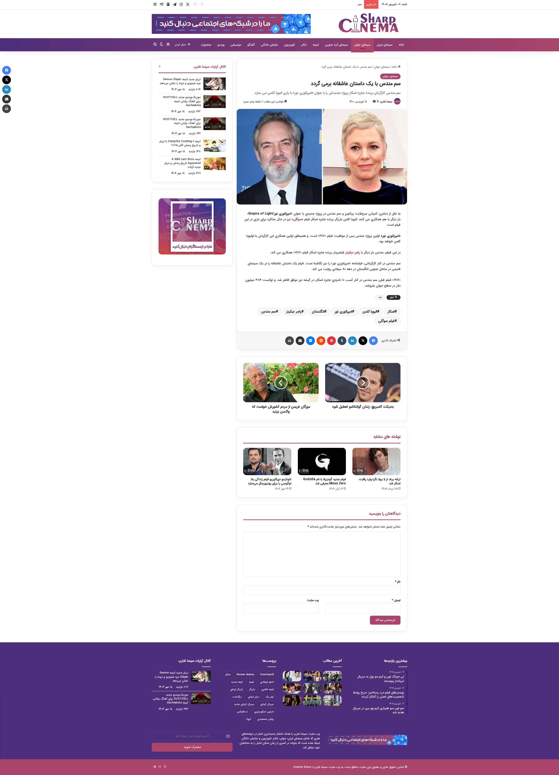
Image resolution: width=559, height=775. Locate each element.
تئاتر (304, 44)
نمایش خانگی (269, 44)
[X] (363, 340)
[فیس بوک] (373, 340)
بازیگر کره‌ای (236, 689)
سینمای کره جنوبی (336, 44)
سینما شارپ (386, 102)
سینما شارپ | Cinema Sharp (310, 767)
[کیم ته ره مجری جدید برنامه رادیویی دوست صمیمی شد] (292, 688)
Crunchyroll (267, 674)
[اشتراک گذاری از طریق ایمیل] (300, 340)
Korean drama (245, 674)
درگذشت (237, 697)
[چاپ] (289, 340)
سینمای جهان (362, 44)
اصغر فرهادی (267, 682)
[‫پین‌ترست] (331, 340)
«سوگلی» (297, 219)
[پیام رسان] (310, 340)
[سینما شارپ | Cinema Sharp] (368, 22)
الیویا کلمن (369, 311)
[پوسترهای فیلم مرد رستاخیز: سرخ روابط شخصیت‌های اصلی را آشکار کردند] (312, 676)
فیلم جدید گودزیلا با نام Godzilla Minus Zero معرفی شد (324, 481)
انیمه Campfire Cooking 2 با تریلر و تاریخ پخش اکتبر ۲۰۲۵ (180, 143)
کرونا (248, 719)
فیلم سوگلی (386, 321)
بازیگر (252, 689)
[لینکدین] (352, 340)
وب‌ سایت (313, 600)
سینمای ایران (385, 44)
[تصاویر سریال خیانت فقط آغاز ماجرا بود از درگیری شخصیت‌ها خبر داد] (312, 688)
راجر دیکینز (352, 252)
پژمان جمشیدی (265, 719)
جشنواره (206, 44)
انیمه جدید (237, 682)
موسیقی (236, 44)
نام (397, 581)
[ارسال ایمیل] (374, 102)
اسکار (391, 311)
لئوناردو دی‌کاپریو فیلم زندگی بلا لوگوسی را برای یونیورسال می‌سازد (269, 481)
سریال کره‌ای (267, 704)
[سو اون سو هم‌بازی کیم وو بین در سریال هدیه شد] (292, 676)
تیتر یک (269, 697)
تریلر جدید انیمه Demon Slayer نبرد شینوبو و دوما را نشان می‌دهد (180, 81)
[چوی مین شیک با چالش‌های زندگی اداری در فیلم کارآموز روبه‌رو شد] (332, 700)
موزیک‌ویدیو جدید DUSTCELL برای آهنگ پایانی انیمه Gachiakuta (182, 101)
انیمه (316, 44)
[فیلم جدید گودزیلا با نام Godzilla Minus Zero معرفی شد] (322, 461)
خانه (401, 44)
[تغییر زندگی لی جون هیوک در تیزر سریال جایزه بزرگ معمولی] (312, 700)
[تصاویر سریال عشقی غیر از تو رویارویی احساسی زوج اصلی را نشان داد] (292, 700)
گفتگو (251, 44)
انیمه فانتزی (267, 689)
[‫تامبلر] (342, 340)
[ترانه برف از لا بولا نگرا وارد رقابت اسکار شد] (376, 461)
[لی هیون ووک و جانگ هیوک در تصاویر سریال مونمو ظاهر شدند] (332, 688)
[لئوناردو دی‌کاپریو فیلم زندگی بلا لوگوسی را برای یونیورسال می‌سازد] (267, 461)
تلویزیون (289, 44)
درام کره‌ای (253, 697)
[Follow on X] (377, 102)
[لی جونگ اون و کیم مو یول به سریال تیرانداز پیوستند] (332, 676)
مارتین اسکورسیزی (264, 712)
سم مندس (268, 311)
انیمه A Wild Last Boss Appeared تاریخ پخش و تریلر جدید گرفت (182, 163)
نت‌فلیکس (242, 712)
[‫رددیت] (321, 340)
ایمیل (396, 600)
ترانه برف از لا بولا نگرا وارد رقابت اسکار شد (379, 481)
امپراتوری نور (343, 311)
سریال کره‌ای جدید (244, 704)
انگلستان (318, 311)
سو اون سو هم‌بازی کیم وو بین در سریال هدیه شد (332, 4)
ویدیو (220, 44)
